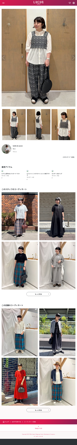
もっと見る (38, 294)
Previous (4, 58)
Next (73, 58)
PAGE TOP (38, 428)
